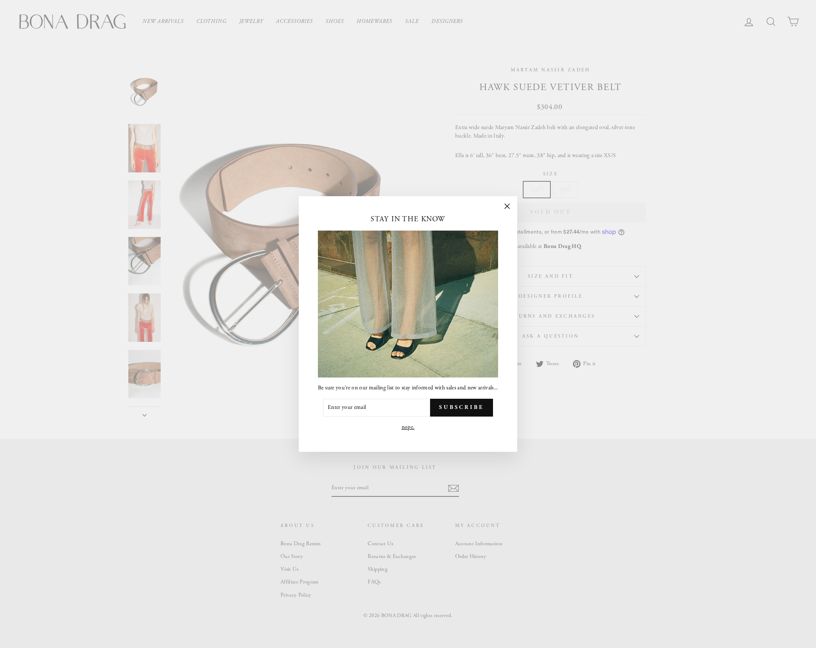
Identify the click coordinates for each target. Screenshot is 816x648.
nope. (408, 427)
